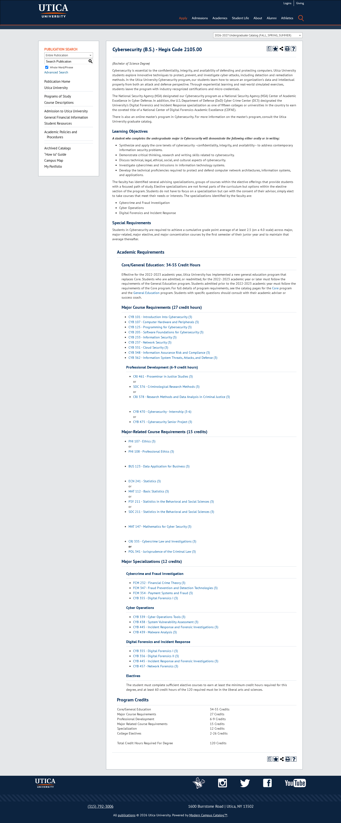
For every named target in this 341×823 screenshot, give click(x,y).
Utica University (56, 87)
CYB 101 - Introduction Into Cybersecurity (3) (160, 317)
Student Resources (58, 123)
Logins (287, 3)
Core (275, 288)
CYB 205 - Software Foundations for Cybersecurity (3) (166, 332)
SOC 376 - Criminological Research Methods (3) (166, 387)
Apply (183, 18)
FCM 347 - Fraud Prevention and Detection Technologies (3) (175, 588)
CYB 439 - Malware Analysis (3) (155, 632)
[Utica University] (53, 10)
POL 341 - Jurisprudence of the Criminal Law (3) (162, 551)
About (258, 18)
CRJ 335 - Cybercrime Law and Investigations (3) (162, 541)
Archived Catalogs (57, 148)
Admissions (200, 18)
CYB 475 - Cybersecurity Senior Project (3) (162, 422)
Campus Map (53, 160)
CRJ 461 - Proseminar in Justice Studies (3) (163, 376)
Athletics (287, 18)
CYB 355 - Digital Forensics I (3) (155, 598)
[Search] (301, 15)
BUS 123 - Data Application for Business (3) (159, 466)
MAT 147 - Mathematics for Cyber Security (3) (160, 526)
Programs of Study (57, 96)
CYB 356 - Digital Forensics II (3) (156, 656)
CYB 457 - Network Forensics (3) (155, 666)
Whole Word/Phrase (61, 67)
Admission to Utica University (66, 111)
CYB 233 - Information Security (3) (153, 337)
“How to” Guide (55, 154)
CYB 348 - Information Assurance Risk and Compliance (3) (169, 352)
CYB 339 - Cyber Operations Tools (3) (159, 617)
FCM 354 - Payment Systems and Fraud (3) (163, 593)
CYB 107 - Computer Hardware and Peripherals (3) (164, 322)
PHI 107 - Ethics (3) (142, 441)
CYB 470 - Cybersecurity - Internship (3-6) (162, 412)
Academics (219, 18)
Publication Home (57, 81)
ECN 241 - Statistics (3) (145, 481)
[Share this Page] (281, 48)
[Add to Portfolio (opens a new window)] (275, 48)
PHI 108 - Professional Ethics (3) (151, 451)
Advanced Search (56, 72)
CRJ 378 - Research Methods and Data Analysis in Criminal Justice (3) (181, 397)
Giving (300, 3)
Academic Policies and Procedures (60, 134)
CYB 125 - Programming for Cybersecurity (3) (160, 327)
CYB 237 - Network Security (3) (150, 342)
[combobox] (257, 35)
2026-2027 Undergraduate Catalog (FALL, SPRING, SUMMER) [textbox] (253, 35)
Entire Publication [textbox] (57, 55)
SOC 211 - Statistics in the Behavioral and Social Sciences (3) (171, 512)
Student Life (240, 18)
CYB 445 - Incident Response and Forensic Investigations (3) (175, 627)
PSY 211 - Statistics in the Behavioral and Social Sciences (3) (171, 501)
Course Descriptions (59, 102)
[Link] (198, 783)
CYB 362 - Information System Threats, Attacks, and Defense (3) (173, 358)
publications (126, 815)
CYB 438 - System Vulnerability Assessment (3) (165, 622)
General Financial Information (66, 117)
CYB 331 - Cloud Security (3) (148, 347)
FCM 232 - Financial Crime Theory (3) (159, 583)
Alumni (272, 18)
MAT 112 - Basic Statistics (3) (149, 491)
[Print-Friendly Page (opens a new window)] (287, 48)
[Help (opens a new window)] (293, 48)
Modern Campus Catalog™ (208, 815)
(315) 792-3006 (100, 806)
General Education (146, 293)
